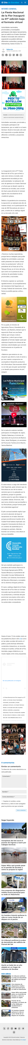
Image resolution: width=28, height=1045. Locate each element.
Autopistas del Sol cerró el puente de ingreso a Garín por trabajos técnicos (13, 843)
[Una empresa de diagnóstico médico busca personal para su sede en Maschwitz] (6, 986)
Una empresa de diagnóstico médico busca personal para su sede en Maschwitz (13, 892)
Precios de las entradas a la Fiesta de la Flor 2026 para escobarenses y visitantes (19, 1004)
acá (20, 639)
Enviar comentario (21, 810)
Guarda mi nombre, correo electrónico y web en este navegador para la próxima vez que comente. (13, 803)
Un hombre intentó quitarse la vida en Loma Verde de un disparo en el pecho (13, 917)
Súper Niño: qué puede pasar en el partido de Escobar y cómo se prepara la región (13, 867)
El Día (10, 2)
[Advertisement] (14, 154)
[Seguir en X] (4, 1028)
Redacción (10, 49)
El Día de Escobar (22, 720)
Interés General (9, 9)
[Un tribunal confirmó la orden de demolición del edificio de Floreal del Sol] (6, 978)
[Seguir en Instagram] (11, 1028)
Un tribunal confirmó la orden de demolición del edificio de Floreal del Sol (13, 942)
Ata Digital (23, 1039)
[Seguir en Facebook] (8, 1028)
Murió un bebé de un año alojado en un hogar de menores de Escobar (11, 967)
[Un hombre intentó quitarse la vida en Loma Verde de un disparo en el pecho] (6, 1013)
